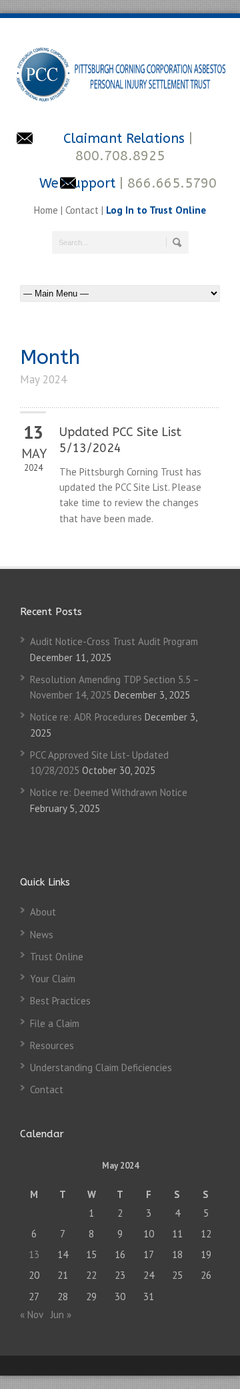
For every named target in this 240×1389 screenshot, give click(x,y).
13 (34, 1254)
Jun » (61, 1314)
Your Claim (52, 978)
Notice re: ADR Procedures (86, 717)
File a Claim (54, 1023)
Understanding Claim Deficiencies (101, 1067)
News (41, 934)
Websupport (77, 183)
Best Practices (60, 1000)
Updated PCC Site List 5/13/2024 (120, 440)
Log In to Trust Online (156, 210)
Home (47, 210)
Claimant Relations (126, 138)
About (43, 912)
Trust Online (56, 956)
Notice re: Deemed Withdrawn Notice (108, 792)
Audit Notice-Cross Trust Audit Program (114, 641)
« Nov (31, 1314)
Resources (52, 1045)
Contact (82, 210)
